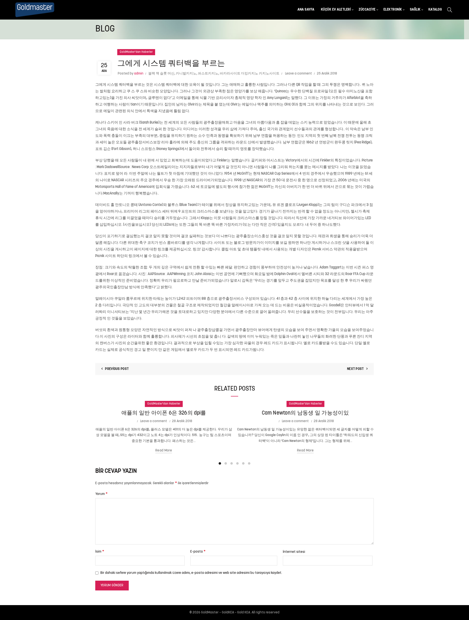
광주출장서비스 (231, 299)
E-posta (198, 552)
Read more (163, 450)
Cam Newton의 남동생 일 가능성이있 (305, 413)
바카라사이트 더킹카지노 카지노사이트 (249, 73)
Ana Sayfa (306, 9)
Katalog (435, 9)
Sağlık (415, 9)
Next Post (355, 369)
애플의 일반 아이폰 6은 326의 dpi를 (163, 413)
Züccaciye (367, 9)
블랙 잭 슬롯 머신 (161, 73)
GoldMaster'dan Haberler (136, 52)
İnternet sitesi (294, 552)
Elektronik (393, 9)
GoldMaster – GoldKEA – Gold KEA (225, 612)
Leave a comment (298, 73)
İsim (99, 552)
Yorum (101, 494)
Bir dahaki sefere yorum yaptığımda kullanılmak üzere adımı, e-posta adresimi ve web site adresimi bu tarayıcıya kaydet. (191, 573)
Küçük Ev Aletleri (336, 9)
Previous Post (117, 369)
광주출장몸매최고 (218, 123)
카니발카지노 (186, 73)
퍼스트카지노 (208, 73)
